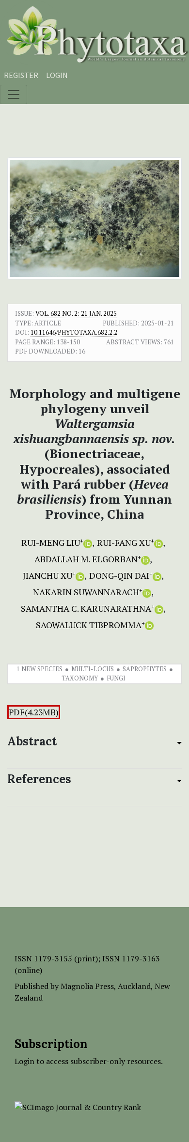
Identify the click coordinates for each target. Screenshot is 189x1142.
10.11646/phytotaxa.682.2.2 (74, 332)
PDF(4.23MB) (34, 712)
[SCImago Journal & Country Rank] (78, 1106)
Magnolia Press (87, 986)
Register (21, 75)
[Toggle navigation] (13, 94)
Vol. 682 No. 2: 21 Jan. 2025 (76, 313)
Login (57, 75)
